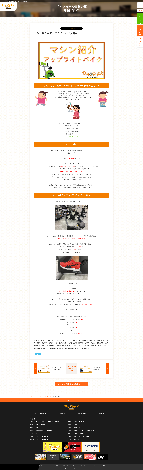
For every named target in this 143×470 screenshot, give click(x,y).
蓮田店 (38, 421)
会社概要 (80, 465)
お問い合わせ (74, 465)
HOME (31, 396)
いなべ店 (82, 430)
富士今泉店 (77, 427)
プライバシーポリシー (88, 465)
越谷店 (44, 421)
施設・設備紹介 (39, 413)
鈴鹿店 (75, 430)
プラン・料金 (61, 413)
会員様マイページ (140, 43)
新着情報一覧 (103, 413)
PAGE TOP (70, 400)
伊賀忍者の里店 (91, 430)
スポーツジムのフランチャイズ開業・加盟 (51, 465)
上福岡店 (50, 421)
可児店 (38, 427)
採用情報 (40, 465)
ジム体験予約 (140, 30)
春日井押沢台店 (40, 430)
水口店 (38, 433)
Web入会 (140, 19)
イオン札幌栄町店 (40, 424)
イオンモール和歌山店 (42, 439)
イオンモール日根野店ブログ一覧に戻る (71, 368)
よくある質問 (82, 413)
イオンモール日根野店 (42, 436)
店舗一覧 (140, 10)
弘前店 (75, 424)
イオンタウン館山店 (79, 421)
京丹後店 (82, 433)
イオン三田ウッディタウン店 (81, 436)
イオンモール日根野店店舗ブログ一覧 (43, 396)
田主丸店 (76, 439)
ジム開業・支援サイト (66, 465)
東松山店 (57, 421)
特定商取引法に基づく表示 (99, 465)
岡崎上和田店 (50, 430)
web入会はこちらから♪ (71, 136)
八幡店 (75, 433)
